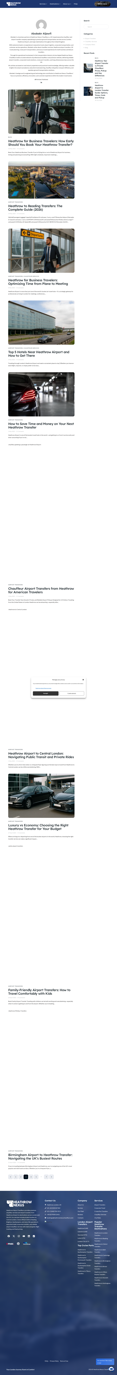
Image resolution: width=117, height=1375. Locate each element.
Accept (45, 693)
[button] (83, 680)
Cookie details (71, 693)
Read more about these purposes (43, 688)
